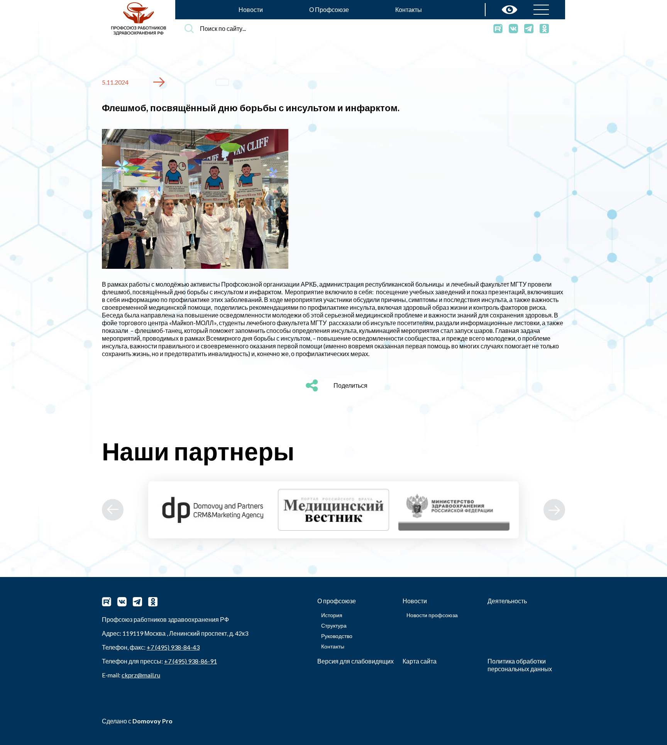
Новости (251, 9)
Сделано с (137, 721)
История (331, 615)
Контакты (408, 9)
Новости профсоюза (432, 615)
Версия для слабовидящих (355, 661)
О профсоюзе (336, 600)
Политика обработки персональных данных (520, 664)
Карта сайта (420, 661)
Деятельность (507, 600)
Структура (334, 625)
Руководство (336, 636)
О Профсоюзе (329, 9)
